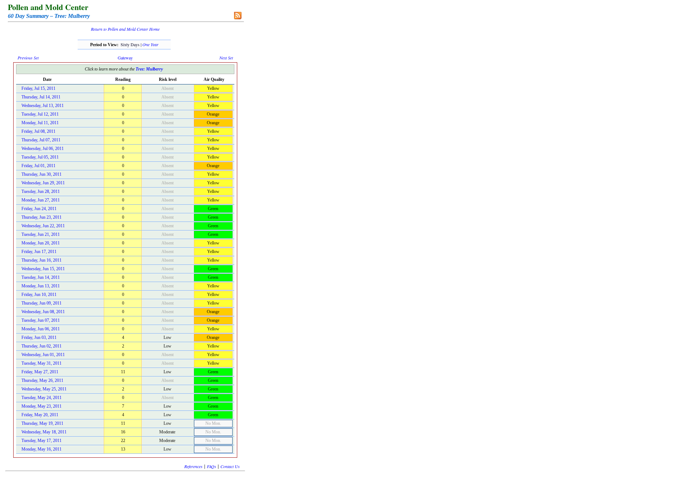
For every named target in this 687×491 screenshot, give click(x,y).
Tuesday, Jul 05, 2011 (40, 157)
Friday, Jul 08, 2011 (38, 131)
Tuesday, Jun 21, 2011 (40, 234)
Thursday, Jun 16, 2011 (41, 260)
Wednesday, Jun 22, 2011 (43, 225)
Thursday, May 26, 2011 (42, 380)
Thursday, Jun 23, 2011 (41, 217)
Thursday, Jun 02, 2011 (41, 346)
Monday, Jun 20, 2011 (40, 242)
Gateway (125, 57)
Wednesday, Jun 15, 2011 (43, 268)
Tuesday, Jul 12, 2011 (40, 114)
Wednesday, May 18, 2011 (44, 431)
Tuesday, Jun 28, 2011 (40, 191)
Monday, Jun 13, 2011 (40, 285)
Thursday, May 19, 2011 (42, 423)
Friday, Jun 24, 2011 (39, 208)
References (193, 466)
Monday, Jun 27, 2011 (40, 200)
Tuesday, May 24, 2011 (41, 397)
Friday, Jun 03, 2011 (39, 337)
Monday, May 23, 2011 (41, 406)
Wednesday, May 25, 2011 (44, 389)
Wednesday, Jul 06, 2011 (42, 148)
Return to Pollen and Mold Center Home (125, 29)
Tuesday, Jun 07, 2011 (40, 320)
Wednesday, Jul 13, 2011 (42, 105)
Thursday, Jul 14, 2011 (40, 96)
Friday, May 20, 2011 (39, 414)
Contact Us (230, 466)
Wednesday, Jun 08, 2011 (43, 311)
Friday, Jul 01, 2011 (38, 165)
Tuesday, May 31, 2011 (41, 363)
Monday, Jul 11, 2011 (40, 122)
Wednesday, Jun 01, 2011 (43, 354)
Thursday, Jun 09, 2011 (41, 303)
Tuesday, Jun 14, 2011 (40, 277)
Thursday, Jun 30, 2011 (41, 174)
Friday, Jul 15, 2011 (38, 88)
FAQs (211, 466)
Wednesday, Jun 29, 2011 (43, 182)
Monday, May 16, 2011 (41, 449)
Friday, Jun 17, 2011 (39, 251)
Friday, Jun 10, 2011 (39, 294)
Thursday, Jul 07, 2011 (40, 139)
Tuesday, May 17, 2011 (41, 440)
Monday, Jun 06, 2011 (40, 328)
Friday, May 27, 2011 (39, 371)
